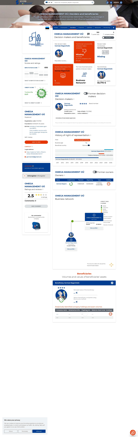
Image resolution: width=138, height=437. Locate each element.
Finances (81, 27)
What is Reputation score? (34, 80)
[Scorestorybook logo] (24, 2)
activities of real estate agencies (34, 168)
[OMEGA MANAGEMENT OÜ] (36, 39)
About (11, 431)
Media (56, 27)
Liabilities (89, 27)
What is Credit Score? (32, 103)
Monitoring (106, 27)
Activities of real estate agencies (65, 118)
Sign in (116, 2)
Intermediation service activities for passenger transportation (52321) (38, 132)
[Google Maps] (25, 153)
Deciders (73, 27)
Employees (64, 27)
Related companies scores (70, 109)
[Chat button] (107, 2)
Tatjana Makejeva (93, 155)
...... (57, 314)
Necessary (25, 431)
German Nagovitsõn (62, 46)
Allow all (39, 431)
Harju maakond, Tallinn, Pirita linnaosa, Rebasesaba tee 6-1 (36, 153)
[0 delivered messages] (88, 34)
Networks (98, 27)
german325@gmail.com (34, 157)
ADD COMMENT (36, 206)
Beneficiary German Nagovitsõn (67, 283)
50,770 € (101, 83)
